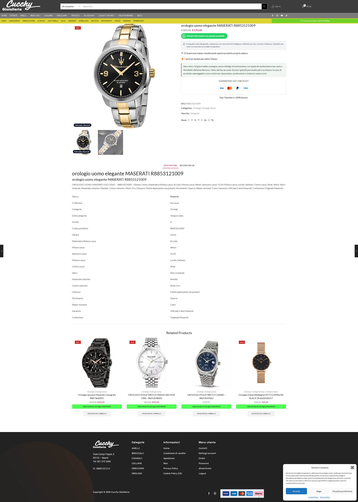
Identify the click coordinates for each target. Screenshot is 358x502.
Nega (318, 491)
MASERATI (116, 179)
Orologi (75, 15)
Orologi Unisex (271, 391)
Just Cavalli (53, 21)
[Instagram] (277, 16)
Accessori (89, 15)
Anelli (23, 15)
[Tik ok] (286, 16)
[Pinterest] (198, 120)
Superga (126, 21)
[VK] (195, 120)
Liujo (63, 21)
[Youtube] (282, 16)
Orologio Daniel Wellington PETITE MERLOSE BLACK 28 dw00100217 (261, 396)
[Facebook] (273, 16)
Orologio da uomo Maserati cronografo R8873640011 (97, 396)
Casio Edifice (14, 21)
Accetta (296, 491)
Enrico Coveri (29, 21)
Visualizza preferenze (342, 491)
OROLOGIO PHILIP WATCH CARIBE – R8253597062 (206, 396)
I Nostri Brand (125, 15)
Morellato (83, 21)
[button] (352, 467)
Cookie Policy (313, 497)
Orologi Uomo (209, 108)
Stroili (117, 21)
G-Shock (41, 21)
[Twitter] (188, 120)
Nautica (94, 21)
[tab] (170, 165)
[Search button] (264, 6)
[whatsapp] (209, 120)
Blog (139, 15)
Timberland (138, 21)
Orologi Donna (257, 391)
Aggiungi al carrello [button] (97, 413)
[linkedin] (205, 120)
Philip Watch (106, 21)
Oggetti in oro (106, 15)
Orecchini (62, 15)
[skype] (212, 120)
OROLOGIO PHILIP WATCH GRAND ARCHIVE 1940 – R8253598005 (151, 396)
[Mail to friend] (202, 120)
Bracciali (35, 15)
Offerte (13, 15)
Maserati (72, 21)
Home (4, 15)
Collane (48, 15)
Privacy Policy (325, 497)
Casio (3, 21)
